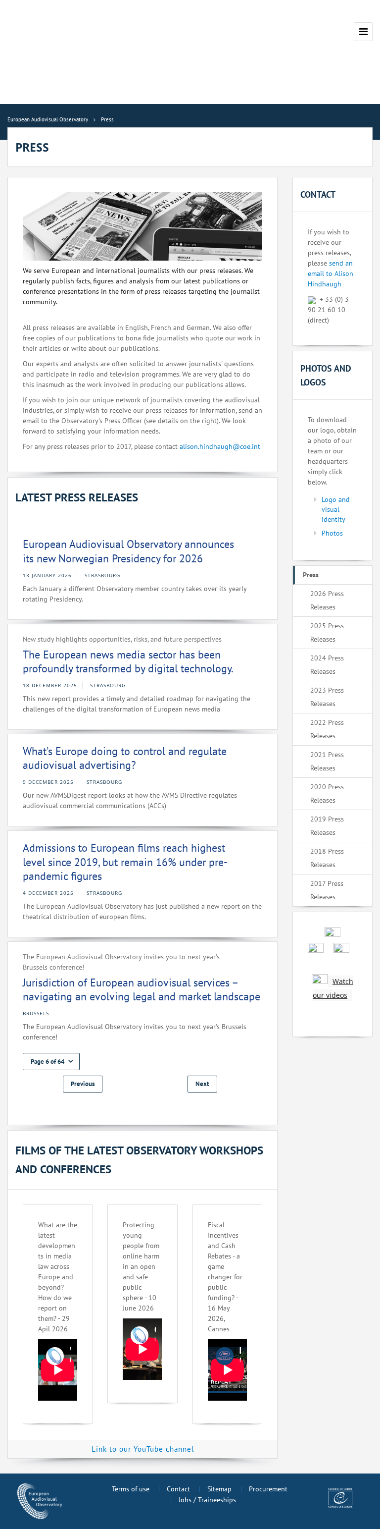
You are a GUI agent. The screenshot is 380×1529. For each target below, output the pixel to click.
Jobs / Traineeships (207, 1499)
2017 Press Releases (326, 890)
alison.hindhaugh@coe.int (220, 446)
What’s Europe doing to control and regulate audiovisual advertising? (125, 758)
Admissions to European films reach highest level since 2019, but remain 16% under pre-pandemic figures (125, 862)
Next (202, 1084)
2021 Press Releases (327, 761)
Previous (83, 1084)
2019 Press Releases (327, 826)
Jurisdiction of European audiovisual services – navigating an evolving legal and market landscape (141, 990)
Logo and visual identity (336, 509)
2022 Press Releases (327, 729)
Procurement (268, 1488)
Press (311, 574)
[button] (51, 1061)
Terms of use (130, 1488)
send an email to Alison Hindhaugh (330, 273)
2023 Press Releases (327, 697)
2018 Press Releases (327, 858)
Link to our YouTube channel (143, 1449)
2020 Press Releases (327, 793)
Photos (332, 533)
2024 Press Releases (327, 665)
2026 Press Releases (327, 600)
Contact (178, 1488)
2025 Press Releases (327, 632)
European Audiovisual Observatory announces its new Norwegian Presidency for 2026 (128, 551)
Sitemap (219, 1488)
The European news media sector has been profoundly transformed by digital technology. (128, 662)
